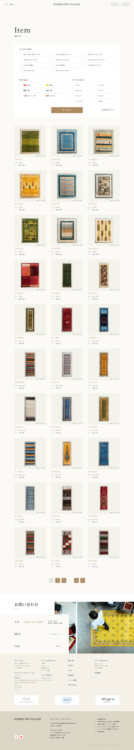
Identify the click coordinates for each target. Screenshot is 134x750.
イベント (43, 666)
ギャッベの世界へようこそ (21, 663)
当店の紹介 (17, 678)
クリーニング (98, 663)
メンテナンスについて (47, 680)
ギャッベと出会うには (48, 660)
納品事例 (71, 675)
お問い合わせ (72, 685)
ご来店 (43, 663)
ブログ (70, 670)
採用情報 (98, 673)
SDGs (16, 685)
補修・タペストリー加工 (101, 666)
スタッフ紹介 (18, 687)
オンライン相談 (45, 670)
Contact (125, 4)
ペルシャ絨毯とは (47, 675)
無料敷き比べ (45, 668)
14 (76, 580)
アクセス (16, 689)
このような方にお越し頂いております (25, 682)
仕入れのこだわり (46, 678)
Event (115, 4)
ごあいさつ (17, 675)
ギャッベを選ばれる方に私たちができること (26, 680)
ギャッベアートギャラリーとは (24, 673)
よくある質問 (18, 668)
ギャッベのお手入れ (101, 660)
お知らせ (71, 665)
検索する (68, 110)
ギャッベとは (18, 660)
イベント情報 (72, 680)
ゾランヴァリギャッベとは (21, 666)
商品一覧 (71, 660)
